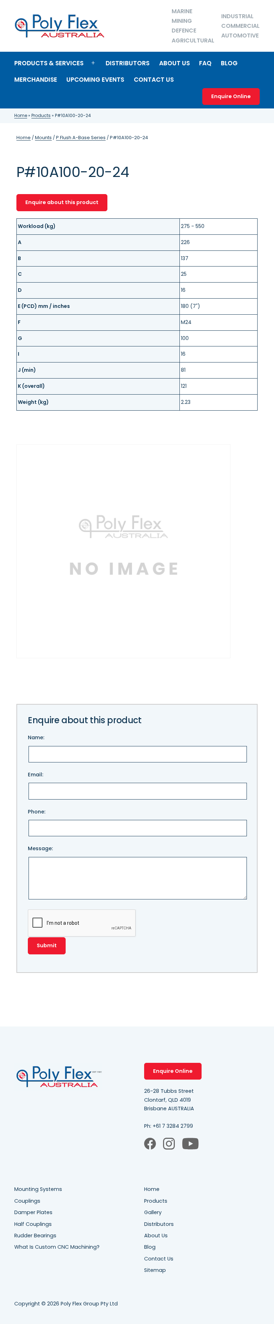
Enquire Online (231, 96)
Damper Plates (33, 1212)
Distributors (127, 63)
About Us (174, 63)
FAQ (205, 63)
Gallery (153, 1212)
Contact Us (154, 79)
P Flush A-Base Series (81, 138)
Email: (35, 774)
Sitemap (155, 1270)
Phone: (36, 811)
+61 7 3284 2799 (173, 1126)
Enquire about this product (61, 202)
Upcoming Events (95, 79)
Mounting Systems (38, 1189)
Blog (229, 63)
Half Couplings (33, 1224)
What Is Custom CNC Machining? (57, 1247)
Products (41, 115)
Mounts (43, 138)
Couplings (27, 1200)
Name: (36, 737)
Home (20, 115)
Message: (40, 848)
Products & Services (48, 63)
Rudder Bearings (35, 1235)
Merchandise (35, 79)
